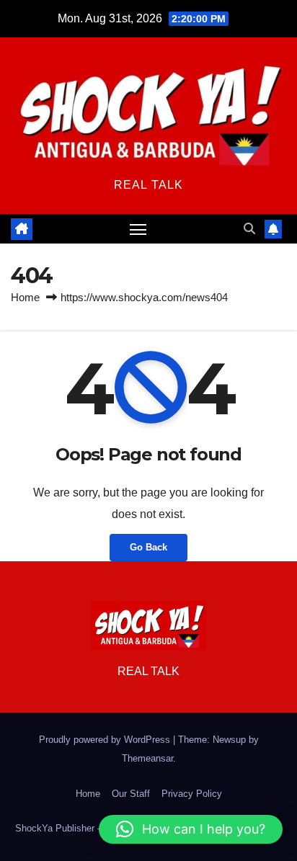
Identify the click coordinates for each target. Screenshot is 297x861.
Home (25, 297)
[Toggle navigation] (138, 229)
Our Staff (131, 793)
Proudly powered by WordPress (106, 739)
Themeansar (147, 758)
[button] (249, 229)
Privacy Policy (191, 793)
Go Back (148, 547)
